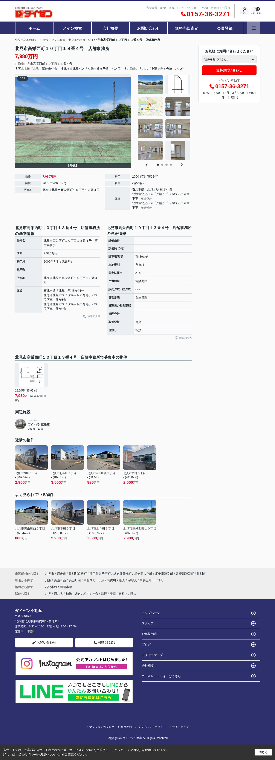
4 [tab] (171, 165)
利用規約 (126, 727)
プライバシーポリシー (152, 727)
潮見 (122, 580)
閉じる (263, 752)
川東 (48, 580)
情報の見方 (93, 316)
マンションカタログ (101, 727)
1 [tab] (158, 165)
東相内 (123, 593)
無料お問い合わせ (229, 70)
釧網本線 (66, 587)
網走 (78, 593)
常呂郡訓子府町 (100, 573)
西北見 (58, 593)
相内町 (112, 580)
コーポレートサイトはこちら (161, 676)
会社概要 (110, 28)
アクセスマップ (152, 655)
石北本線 (138, 189)
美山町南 (75, 580)
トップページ (151, 613)
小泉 (101, 580)
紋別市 (201, 573)
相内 (86, 593)
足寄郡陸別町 (185, 573)
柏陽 (69, 593)
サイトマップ (180, 727)
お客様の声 (149, 634)
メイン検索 (72, 28)
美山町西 (60, 580)
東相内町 (90, 580)
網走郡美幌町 (122, 573)
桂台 (95, 593)
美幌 (113, 593)
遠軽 (104, 593)
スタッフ (148, 623)
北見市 (28, 63)
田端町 (158, 580)
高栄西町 (39, 63)
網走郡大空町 (143, 573)
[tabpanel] (164, 117)
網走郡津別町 (164, 573)
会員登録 (224, 28)
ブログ (146, 644)
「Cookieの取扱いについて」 (44, 754)
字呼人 (133, 580)
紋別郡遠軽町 (78, 573)
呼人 (133, 593)
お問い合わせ (148, 28)
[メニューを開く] (253, 28)
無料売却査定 (186, 28)
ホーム (34, 28)
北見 (150, 189)
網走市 (61, 573)
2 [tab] (162, 165)
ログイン (244, 13)
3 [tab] (166, 165)
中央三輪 (146, 580)
